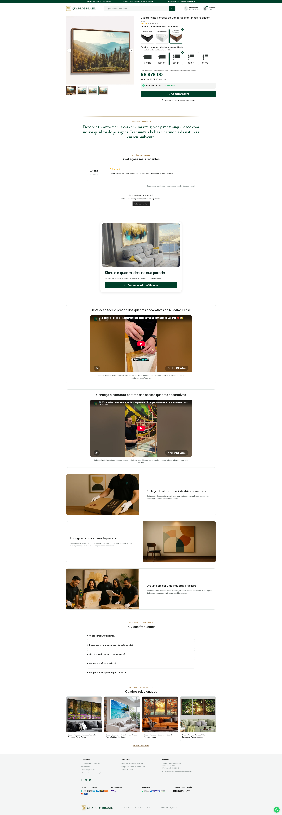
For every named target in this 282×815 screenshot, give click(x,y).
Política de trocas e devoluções (91, 773)
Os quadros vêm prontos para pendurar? (108, 672)
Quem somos (85, 767)
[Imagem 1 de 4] (71, 90)
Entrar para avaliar (141, 204)
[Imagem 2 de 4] (82, 90)
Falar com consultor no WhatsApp (143, 285)
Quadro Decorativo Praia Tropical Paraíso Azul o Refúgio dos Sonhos (121, 736)
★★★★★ (144, 23)
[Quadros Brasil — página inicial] (81, 8)
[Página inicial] (97, 808)
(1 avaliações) (153, 23)
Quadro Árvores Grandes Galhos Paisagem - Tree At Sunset (194, 736)
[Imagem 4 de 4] (103, 90)
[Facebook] (82, 780)
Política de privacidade (88, 770)
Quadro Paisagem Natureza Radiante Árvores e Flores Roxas (82, 736)
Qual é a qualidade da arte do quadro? (107, 654)
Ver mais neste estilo (141, 745)
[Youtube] (90, 780)
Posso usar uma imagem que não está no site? (111, 645)
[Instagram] (86, 780)
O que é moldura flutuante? (102, 636)
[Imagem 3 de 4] (92, 90)
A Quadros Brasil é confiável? (91, 763)
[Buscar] (172, 8)
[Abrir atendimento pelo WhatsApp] (277, 810)
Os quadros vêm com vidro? (102, 663)
